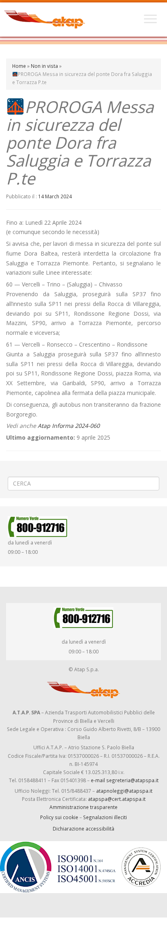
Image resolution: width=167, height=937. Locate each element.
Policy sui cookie (59, 817)
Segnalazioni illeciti (105, 817)
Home (19, 66)
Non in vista (44, 66)
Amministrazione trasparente (83, 807)
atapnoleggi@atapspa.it (124, 790)
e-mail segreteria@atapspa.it (124, 780)
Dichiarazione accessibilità (83, 828)
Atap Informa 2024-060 (69, 425)
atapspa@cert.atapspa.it (117, 799)
